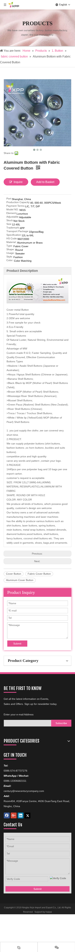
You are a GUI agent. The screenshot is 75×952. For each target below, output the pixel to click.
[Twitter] (27, 815)
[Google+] (14, 815)
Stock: (9, 220)
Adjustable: (12, 216)
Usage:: (10, 253)
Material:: (11, 242)
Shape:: (10, 249)
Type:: (9, 245)
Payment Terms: (15, 206)
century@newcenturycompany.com (24, 791)
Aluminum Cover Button (19, 580)
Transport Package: (17, 231)
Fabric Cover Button (39, 573)
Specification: (14, 235)
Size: (9, 224)
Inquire (18, 182)
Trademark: (13, 227)
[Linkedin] (20, 815)
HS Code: (11, 238)
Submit (17, 643)
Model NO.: (12, 209)
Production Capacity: (18, 202)
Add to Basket (45, 182)
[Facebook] (7, 815)
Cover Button (13, 573)
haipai (49, 912)
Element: (11, 213)
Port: (9, 198)
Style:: (9, 256)
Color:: (10, 260)
